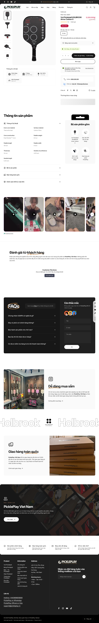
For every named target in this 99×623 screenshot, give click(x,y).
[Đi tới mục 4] (7, 46)
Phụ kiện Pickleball (6, 581)
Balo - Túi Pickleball (6, 570)
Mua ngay (78, 61)
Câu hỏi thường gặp (21, 582)
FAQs (35, 306)
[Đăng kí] (84, 576)
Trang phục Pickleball (7, 577)
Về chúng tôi (21, 565)
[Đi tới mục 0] (7, 15)
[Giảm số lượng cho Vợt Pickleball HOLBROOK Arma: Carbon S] (62, 55)
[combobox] (90, 2)
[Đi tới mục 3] (7, 36)
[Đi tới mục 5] (7, 57)
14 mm (64, 33)
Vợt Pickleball (8, 565)
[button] (95, 319)
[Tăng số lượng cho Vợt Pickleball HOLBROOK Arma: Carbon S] (68, 55)
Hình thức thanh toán (22, 572)
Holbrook (63, 12)
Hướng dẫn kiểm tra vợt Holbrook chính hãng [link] (74, 38)
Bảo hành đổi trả (22, 575)
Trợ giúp (93, 90)
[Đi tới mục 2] (7, 25)
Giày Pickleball (8, 574)
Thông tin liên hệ (37, 620)
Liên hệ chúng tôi (22, 586)
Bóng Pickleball (8, 567)
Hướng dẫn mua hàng (22, 568)
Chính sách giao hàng (22, 578)
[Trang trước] (30, 2)
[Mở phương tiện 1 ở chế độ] (34, 38)
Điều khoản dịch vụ (29, 620)
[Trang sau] (69, 2)
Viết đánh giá (49, 275)
